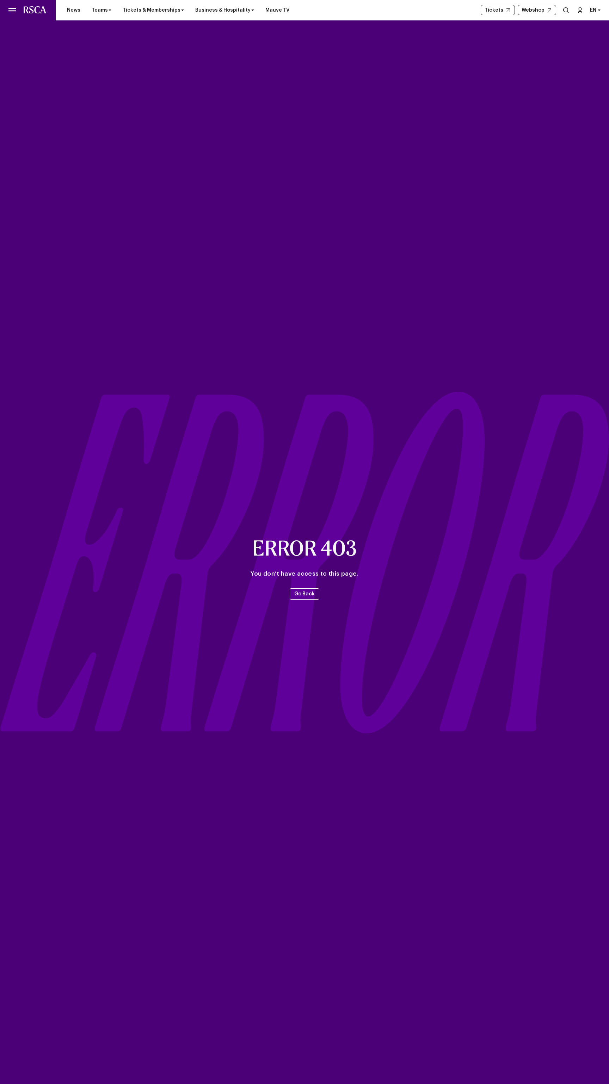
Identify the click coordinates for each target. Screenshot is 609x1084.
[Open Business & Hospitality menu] (252, 10)
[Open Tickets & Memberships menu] (182, 10)
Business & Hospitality (223, 10)
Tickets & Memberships (151, 10)
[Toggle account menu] (580, 10)
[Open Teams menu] (110, 10)
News (73, 10)
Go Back (304, 593)
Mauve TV (277, 10)
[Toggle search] (566, 10)
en (593, 10)
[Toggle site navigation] (13, 10)
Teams (100, 10)
